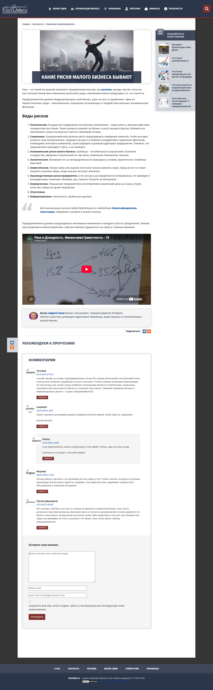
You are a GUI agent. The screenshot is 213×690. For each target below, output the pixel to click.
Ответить (42, 397)
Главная (26, 24)
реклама (106, 89)
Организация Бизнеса (87, 8)
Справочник (132, 668)
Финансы (154, 8)
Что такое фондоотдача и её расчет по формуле (182, 74)
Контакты (73, 668)
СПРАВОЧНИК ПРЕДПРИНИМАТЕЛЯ (59, 24)
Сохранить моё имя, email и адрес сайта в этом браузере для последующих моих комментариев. (77, 607)
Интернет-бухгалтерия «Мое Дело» (181, 47)
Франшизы (115, 8)
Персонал (135, 8)
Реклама (91, 668)
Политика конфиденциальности (114, 681)
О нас (57, 668)
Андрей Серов (56, 313)
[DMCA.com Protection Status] (90, 681)
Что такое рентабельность (180, 59)
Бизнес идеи (59, 8)
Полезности (175, 8)
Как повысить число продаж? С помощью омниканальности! (181, 102)
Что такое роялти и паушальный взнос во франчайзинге (182, 88)
